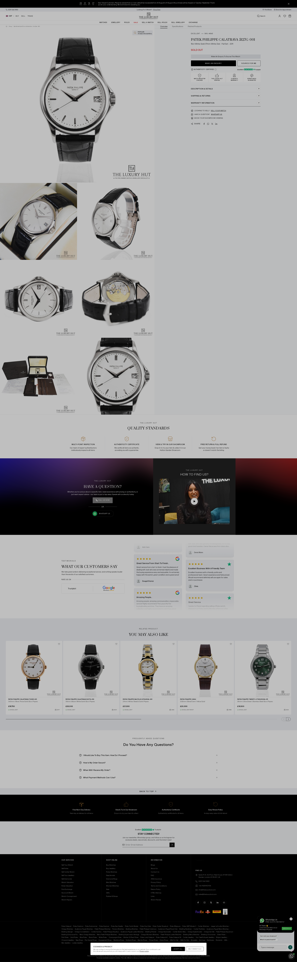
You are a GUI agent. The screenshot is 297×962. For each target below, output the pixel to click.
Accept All (178, 949)
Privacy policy (144, 951)
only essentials (194, 949)
